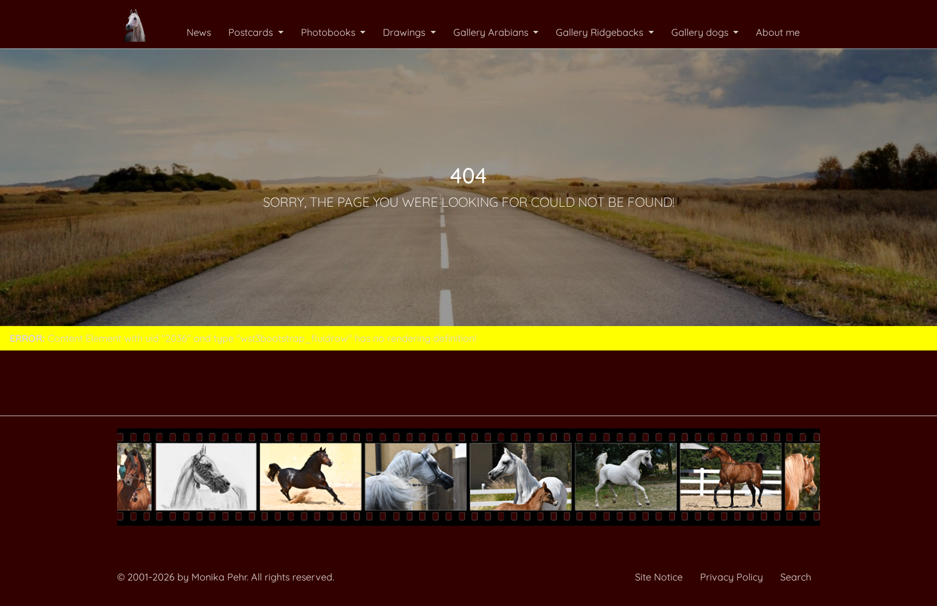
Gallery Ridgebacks (601, 32)
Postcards (251, 32)
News (199, 32)
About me (778, 32)
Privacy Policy (731, 577)
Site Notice (659, 577)
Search (795, 577)
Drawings (405, 32)
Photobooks (329, 32)
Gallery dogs (701, 32)
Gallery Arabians (492, 32)
